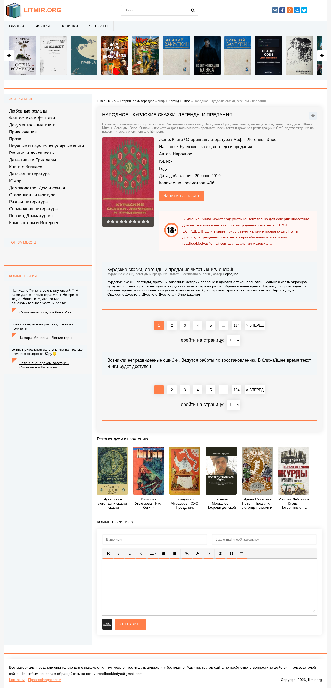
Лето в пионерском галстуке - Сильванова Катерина (44, 365)
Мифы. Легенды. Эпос (254, 139)
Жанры (43, 26)
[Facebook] (282, 10)
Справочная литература (33, 208)
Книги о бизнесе (25, 166)
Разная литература (28, 201)
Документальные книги (32, 125)
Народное (182, 154)
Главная (17, 26)
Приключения (23, 132)
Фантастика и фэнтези (32, 118)
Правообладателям (44, 680)
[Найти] (193, 10)
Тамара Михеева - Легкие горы (45, 337)
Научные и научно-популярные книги (46, 146)
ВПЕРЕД (256, 325)
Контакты (98, 26)
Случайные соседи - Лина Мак (45, 312)
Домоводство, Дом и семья (37, 187)
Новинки (69, 26)
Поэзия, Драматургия (31, 215)
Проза (15, 139)
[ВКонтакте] (275, 10)
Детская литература (29, 173)
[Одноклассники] (290, 10)
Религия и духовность (31, 153)
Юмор (15, 180)
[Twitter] (304, 10)
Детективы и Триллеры (32, 160)
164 (237, 325)
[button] (108, 553)
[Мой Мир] (297, 10)
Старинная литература (208, 139)
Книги (177, 139)
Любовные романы (28, 111)
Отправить (130, 624)
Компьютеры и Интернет (34, 222)
